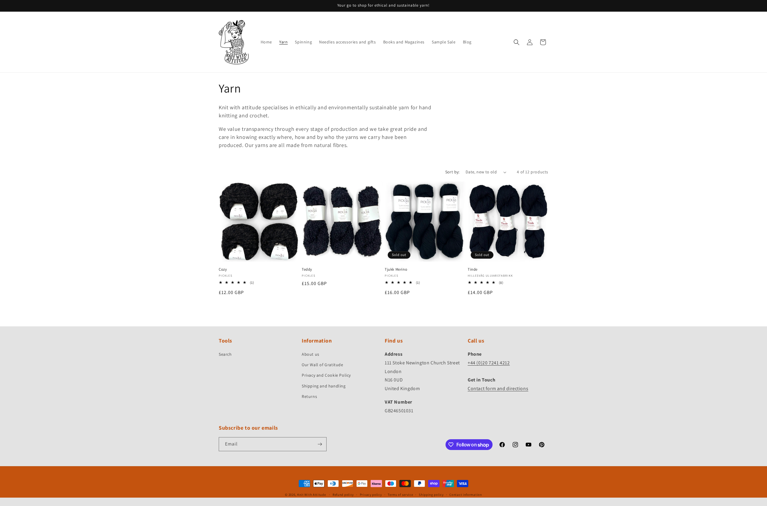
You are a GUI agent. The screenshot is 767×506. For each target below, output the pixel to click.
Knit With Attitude (311, 495)
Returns (309, 396)
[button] (516, 42)
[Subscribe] (319, 444)
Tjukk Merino (396, 269)
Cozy (223, 269)
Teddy (307, 269)
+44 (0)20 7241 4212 (489, 363)
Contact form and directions (498, 388)
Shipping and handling (324, 386)
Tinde (473, 269)
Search (225, 354)
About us (310, 354)
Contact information (465, 495)
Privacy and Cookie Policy (326, 375)
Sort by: (452, 172)
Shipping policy (431, 495)
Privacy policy (371, 495)
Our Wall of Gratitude (322, 364)
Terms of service (400, 495)
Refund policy (343, 495)
